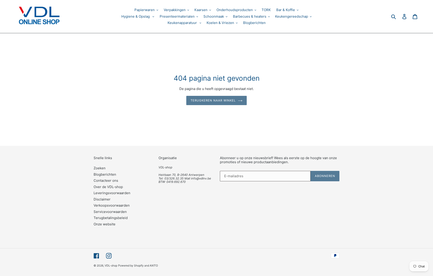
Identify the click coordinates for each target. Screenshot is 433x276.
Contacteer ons (106, 180)
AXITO (154, 265)
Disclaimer (102, 199)
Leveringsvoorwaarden (112, 193)
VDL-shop (111, 265)
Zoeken (100, 168)
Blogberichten (105, 174)
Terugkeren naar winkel (213, 100)
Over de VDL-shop (108, 187)
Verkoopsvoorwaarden (112, 205)
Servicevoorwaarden (110, 212)
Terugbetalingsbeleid (111, 218)
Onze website (104, 224)
